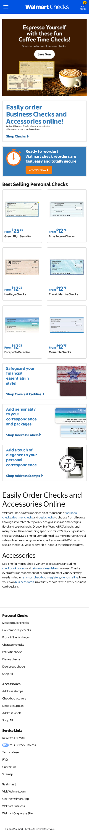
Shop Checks (16, 136)
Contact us (9, 767)
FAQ (5, 759)
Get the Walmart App (15, 799)
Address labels (11, 713)
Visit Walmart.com (14, 791)
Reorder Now (38, 170)
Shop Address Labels (22, 434)
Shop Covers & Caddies (24, 394)
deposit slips (69, 577)
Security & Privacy (13, 737)
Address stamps (12, 691)
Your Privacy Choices (22, 745)
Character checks (13, 644)
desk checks (46, 517)
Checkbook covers (14, 698)
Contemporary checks (16, 630)
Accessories (11, 683)
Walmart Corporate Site (17, 813)
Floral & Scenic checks (16, 637)
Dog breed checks (14, 666)
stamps (28, 577)
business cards (24, 582)
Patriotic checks (12, 652)
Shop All (7, 674)
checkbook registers (47, 577)
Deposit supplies (13, 706)
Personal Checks (15, 615)
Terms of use (10, 752)
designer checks (22, 517)
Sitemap (7, 774)
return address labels (45, 568)
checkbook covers (14, 568)
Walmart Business (13, 806)
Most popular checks (15, 623)
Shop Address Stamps (23, 475)
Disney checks (11, 659)
